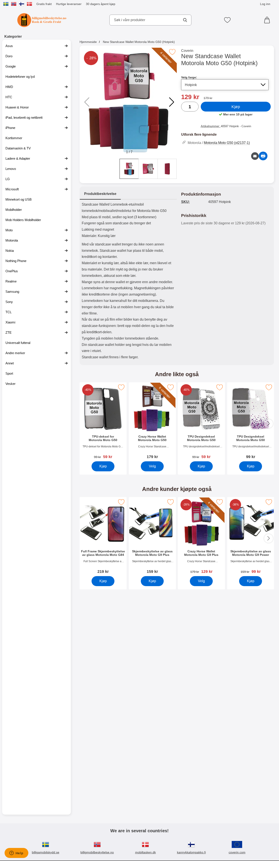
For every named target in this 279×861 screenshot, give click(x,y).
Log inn (265, 4)
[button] (172, 102)
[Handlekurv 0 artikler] (268, 20)
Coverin (187, 50)
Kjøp (235, 107)
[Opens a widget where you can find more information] (16, 853)
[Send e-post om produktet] (255, 156)
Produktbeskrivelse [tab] (100, 194)
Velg (152, 466)
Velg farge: (189, 77)
